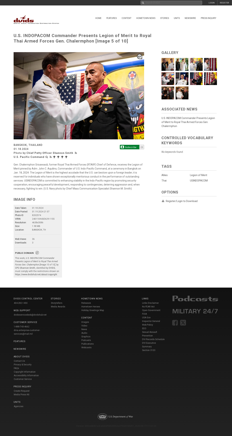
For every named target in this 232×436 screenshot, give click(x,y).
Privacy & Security (23, 364)
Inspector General (151, 321)
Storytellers (56, 303)
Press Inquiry (208, 18)
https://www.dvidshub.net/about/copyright (36, 274)
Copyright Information (25, 372)
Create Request (22, 391)
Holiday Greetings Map (92, 310)
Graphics (85, 336)
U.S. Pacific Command (29, 157)
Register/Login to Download (182, 201)
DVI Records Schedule (153, 339)
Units (177, 18)
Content (126, 18)
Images (85, 322)
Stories (164, 18)
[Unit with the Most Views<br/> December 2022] (66, 157)
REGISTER (224, 3)
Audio (84, 333)
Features (111, 18)
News (84, 329)
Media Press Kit (21, 394)
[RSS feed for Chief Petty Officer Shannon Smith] (76, 153)
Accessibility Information (26, 375)
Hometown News (145, 18)
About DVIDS (22, 356)
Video (84, 325)
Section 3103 (148, 350)
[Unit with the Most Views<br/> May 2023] (58, 157)
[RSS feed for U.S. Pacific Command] (50, 157)
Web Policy (147, 325)
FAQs (16, 368)
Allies (164, 175)
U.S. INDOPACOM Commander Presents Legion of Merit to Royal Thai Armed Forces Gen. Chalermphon (188, 122)
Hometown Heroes (90, 306)
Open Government (151, 310)
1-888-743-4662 (21, 326)
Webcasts (86, 347)
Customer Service (23, 379)
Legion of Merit (198, 175)
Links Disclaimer (150, 303)
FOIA (144, 314)
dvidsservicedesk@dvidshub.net (30, 315)
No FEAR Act (148, 306)
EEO (144, 328)
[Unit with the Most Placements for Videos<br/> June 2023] (54, 157)
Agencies (18, 406)
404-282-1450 (21, 303)
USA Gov (146, 317)
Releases (86, 303)
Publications (87, 344)
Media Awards (58, 306)
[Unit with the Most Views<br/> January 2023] (62, 157)
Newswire (190, 18)
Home (98, 18)
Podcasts (86, 340)
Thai (164, 180)
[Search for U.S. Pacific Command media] (46, 157)
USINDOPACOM (199, 180)
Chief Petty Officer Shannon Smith (49, 153)
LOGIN (212, 3)
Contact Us (19, 361)
